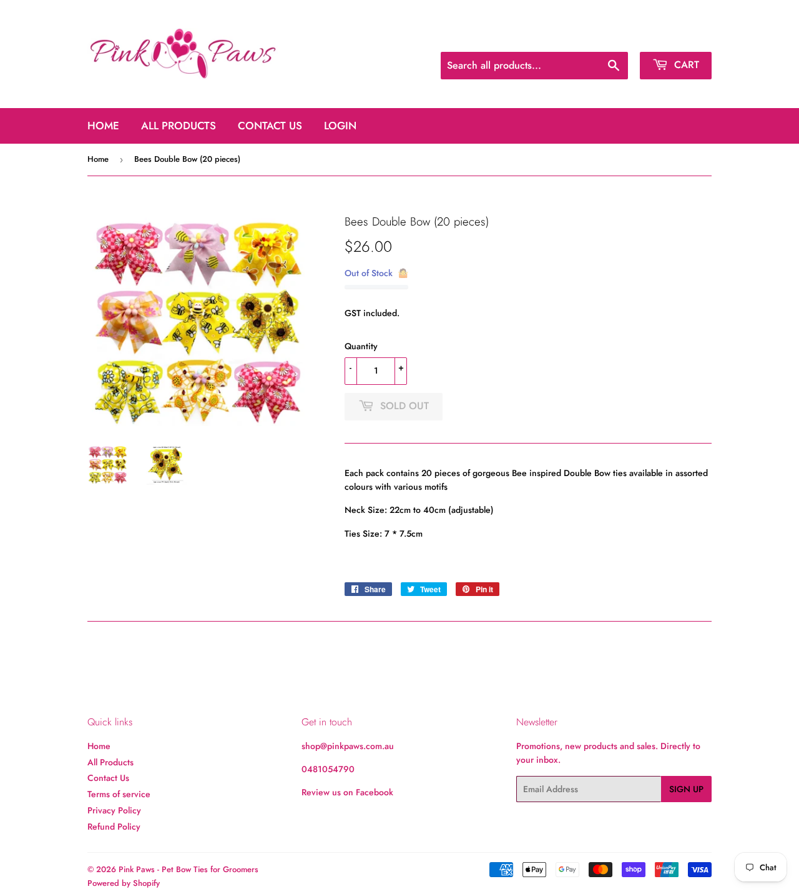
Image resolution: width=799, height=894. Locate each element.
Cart (685, 64)
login (340, 125)
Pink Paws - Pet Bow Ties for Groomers (188, 869)
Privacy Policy (114, 810)
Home (103, 125)
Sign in (617, 36)
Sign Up (686, 789)
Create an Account (679, 36)
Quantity (361, 346)
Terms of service (118, 794)
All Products (178, 125)
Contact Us (270, 125)
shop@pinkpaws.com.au (347, 746)
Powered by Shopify (123, 883)
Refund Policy (113, 826)
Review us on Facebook (347, 792)
